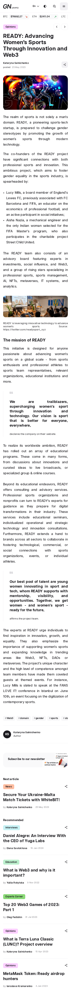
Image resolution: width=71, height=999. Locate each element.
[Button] (54, 6)
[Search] (54, 6)
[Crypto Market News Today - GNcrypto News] (11, 6)
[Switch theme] (45, 6)
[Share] (65, 64)
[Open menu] (64, 6)
